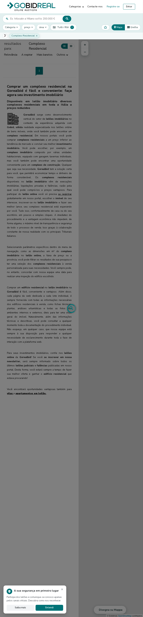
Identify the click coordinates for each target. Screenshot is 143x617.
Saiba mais (20, 607)
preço (27, 27)
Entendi (49, 607)
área (41, 27)
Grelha (134, 27)
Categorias (75, 6)
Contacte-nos (95, 6)
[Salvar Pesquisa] (105, 27)
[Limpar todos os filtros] (5, 35)
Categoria (10, 27)
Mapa (119, 27)
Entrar (129, 6)
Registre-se (113, 6)
